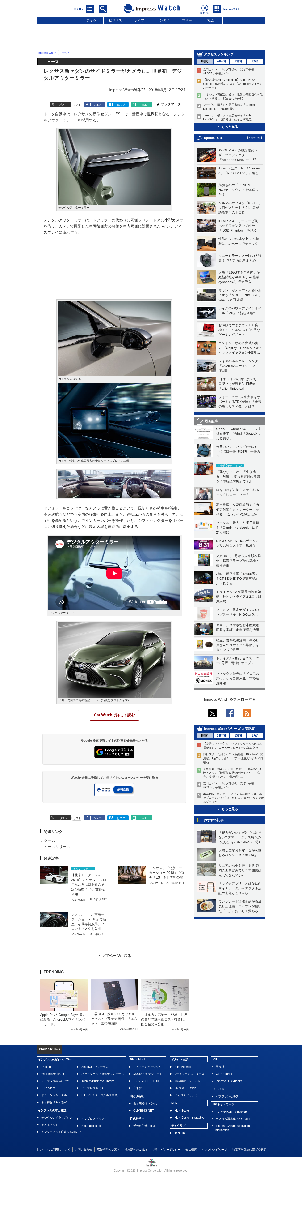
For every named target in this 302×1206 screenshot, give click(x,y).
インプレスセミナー (94, 1088)
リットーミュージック (147, 1067)
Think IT (46, 1067)
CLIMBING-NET (143, 1110)
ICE (215, 1059)
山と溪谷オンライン (146, 1103)
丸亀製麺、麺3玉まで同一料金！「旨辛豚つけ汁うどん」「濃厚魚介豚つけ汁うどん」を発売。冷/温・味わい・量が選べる (232, 773)
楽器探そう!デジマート (147, 1074)
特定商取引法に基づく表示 (249, 1149)
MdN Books (182, 1110)
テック (91, 20)
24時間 (221, 61)
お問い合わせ (83, 1149)
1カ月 (255, 61)
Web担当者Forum (52, 1074)
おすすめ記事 (214, 820)
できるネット (49, 1124)
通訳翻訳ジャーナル (187, 1081)
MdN (174, 1103)
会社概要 (191, 1149)
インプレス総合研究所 (55, 1081)
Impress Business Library (97, 1081)
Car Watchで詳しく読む (114, 715)
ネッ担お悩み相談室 (54, 1102)
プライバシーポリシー (166, 1149)
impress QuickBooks (229, 1081)
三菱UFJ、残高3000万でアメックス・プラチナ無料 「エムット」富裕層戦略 (114, 1018)
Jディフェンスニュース (189, 1074)
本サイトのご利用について (53, 1149)
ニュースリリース (55, 847)
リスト (77, 104)
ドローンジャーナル (54, 1095)
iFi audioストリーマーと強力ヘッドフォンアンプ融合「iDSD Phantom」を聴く (239, 225)
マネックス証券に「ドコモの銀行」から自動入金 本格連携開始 (237, 678)
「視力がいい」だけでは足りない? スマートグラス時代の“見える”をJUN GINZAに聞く (239, 837)
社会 (210, 20)
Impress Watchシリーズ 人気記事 (229, 728)
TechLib (180, 1133)
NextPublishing (91, 1126)
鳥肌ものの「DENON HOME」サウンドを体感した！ (238, 189)
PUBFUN (219, 1089)
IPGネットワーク (223, 1104)
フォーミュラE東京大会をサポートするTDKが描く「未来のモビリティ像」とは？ (239, 401)
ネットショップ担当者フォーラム (102, 1074)
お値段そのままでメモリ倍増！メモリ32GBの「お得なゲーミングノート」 (239, 329)
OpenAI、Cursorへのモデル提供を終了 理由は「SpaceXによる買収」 (238, 433)
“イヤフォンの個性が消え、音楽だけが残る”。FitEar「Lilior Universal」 (238, 383)
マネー (187, 20)
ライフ (139, 20)
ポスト (63, 104)
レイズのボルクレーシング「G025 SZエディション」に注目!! (240, 365)
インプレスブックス (94, 1118)
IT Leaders (48, 1088)
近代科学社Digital (144, 1126)
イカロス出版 (179, 1059)
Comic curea (224, 1074)
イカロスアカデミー (187, 1095)
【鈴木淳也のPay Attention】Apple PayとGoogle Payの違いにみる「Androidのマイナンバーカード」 (232, 84)
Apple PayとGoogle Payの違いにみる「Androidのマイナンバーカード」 (63, 1019)
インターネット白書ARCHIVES (61, 1131)
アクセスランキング (219, 54)
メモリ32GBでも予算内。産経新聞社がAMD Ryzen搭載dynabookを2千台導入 (239, 277)
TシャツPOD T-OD (146, 1081)
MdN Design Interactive (190, 1117)
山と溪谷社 (137, 1096)
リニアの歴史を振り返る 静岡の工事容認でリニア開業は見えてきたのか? (239, 870)
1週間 (238, 61)
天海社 (220, 1067)
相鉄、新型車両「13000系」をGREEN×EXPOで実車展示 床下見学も (239, 578)
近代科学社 (137, 1118)
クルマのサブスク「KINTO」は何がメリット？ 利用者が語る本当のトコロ (240, 207)
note (144, 104)
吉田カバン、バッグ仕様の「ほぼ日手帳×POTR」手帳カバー (238, 451)
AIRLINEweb (183, 1067)
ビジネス (115, 20)
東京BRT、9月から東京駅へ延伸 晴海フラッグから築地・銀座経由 (238, 560)
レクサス (47, 841)
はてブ (121, 104)
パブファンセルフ (227, 1096)
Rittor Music (138, 1059)
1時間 (204, 61)
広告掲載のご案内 (108, 1149)
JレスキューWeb (185, 1088)
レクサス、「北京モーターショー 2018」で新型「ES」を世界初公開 (166, 872)
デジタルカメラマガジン (56, 1117)
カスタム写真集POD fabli (233, 1118)
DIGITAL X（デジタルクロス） (100, 1095)
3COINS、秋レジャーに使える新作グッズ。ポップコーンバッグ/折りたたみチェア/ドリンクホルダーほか (233, 798)
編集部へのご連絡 (136, 1149)
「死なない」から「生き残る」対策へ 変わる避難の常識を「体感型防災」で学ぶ (238, 476)
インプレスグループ (214, 1149)
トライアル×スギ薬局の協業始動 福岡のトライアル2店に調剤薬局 (238, 596)
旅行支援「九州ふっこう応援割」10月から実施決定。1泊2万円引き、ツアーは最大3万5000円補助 (233, 758)
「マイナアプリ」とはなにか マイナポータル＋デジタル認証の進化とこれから (241, 888)
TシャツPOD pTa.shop (231, 1111)
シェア (97, 104)
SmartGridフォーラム (95, 1067)
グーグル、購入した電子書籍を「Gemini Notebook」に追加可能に (237, 527)
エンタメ (163, 20)
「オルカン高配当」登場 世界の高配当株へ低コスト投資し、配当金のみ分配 (164, 1019)
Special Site (213, 138)
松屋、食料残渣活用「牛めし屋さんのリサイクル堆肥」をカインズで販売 (237, 645)
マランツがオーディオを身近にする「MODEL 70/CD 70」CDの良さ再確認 (240, 295)
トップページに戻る (114, 956)
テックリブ (178, 1125)
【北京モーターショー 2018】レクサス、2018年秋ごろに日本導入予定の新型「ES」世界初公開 (88, 884)
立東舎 (137, 1088)
